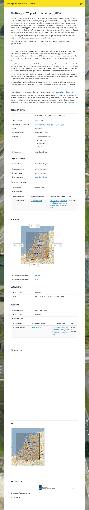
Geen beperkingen (41, 177)
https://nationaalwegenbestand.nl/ (62, 92)
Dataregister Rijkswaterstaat (17, 4)
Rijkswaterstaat (36, 201)
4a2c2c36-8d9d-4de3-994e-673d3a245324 (50, 124)
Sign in (81, 4)
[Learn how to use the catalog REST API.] (11, 507)
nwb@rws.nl (72, 102)
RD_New (38, 275)
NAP (36, 280)
